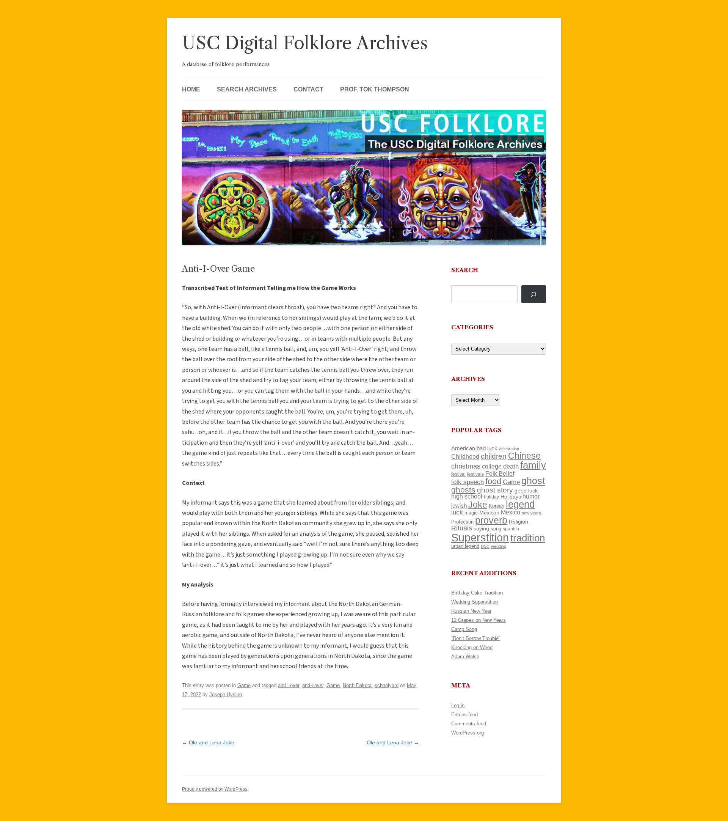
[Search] (533, 294)
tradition (527, 538)
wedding (498, 546)
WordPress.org (467, 733)
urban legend (465, 546)
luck (457, 512)
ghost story (495, 490)
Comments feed (468, 724)
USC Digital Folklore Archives (305, 43)
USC (485, 546)
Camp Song (464, 629)
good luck (526, 491)
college (492, 466)
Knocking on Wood (472, 647)
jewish (459, 506)
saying (481, 528)
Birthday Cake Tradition (477, 593)
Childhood (465, 456)
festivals (475, 474)
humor (531, 496)
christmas (465, 466)
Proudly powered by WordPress (214, 789)
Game (244, 685)
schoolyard (387, 685)
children (494, 456)
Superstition (480, 537)
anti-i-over (312, 685)
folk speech (467, 482)
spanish (511, 529)
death (511, 466)
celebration (509, 449)
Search (464, 270)
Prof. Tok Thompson (374, 89)
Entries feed (464, 714)
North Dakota (357, 685)
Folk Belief (499, 473)
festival (458, 474)
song (496, 529)
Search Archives (247, 89)
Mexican (489, 513)
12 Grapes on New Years (478, 620)
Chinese (524, 456)
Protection (462, 522)
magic (471, 513)
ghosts (463, 489)
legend (520, 504)
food (493, 481)
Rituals (461, 528)
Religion (518, 522)
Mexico (510, 512)
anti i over (288, 685)
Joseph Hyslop (225, 694)
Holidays (510, 497)
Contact (308, 89)
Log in (457, 705)
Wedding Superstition (474, 602)
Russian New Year (471, 611)
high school (466, 496)
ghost (533, 481)
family (533, 465)
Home (191, 89)
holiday (491, 496)
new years (531, 513)
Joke (477, 505)
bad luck (487, 448)
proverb (491, 520)
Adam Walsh (465, 656)
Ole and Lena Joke (208, 742)
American (463, 448)
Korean (496, 506)
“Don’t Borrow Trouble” (475, 638)
